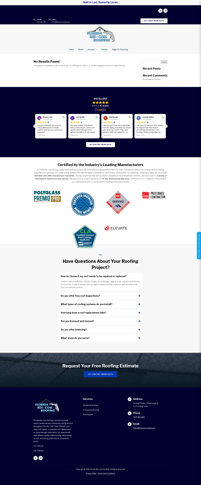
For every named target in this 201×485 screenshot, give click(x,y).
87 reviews (104, 106)
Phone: (39, 19)
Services (91, 49)
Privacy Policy (91, 473)
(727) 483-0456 (139, 417)
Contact (104, 49)
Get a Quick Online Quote (154, 21)
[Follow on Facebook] (160, 11)
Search (164, 62)
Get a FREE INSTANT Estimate (199, 246)
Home (71, 49)
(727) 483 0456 (41, 22)
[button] (165, 126)
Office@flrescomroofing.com (61, 22)
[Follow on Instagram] (165, 11)
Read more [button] (57, 135)
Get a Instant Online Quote (100, 144)
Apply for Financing (120, 49)
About (80, 49)
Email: (54, 19)
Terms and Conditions (106, 473)
